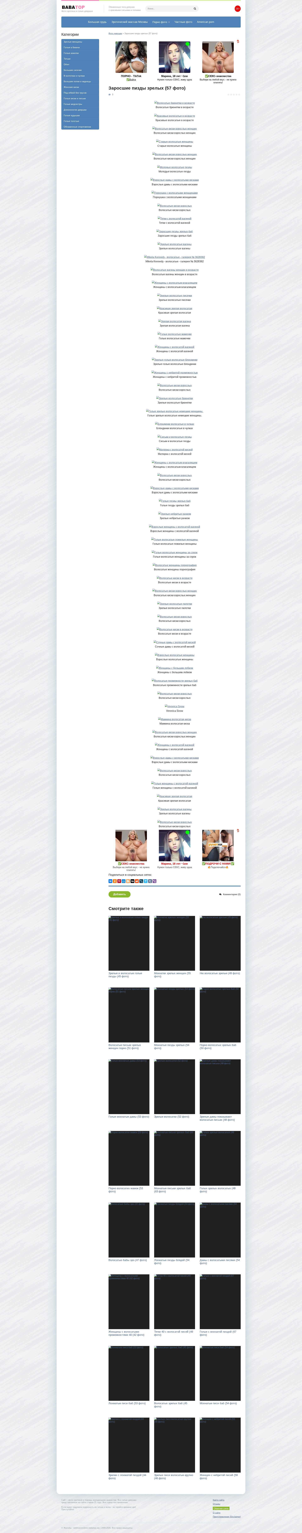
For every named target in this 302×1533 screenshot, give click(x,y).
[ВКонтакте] (110, 881)
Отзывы (216, 1504)
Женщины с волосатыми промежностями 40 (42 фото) (126, 1333)
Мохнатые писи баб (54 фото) (218, 1403)
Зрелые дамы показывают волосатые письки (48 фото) (217, 1118)
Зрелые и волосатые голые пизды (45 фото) (125, 975)
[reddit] (137, 881)
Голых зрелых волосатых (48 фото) (217, 1190)
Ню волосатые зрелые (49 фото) (220, 973)
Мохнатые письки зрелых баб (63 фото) (172, 1190)
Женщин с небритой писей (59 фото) (219, 1477)
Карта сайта (218, 1500)
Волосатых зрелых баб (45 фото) (170, 1405)
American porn (205, 21)
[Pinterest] (119, 881)
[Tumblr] (150, 881)
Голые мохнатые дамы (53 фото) (129, 1116)
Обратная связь (221, 1508)
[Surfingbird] (146, 881)
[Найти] (195, 9)
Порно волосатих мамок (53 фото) (126, 1190)
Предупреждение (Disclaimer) (227, 1517)
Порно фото (159, 22)
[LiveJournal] (141, 881)
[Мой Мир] (124, 881)
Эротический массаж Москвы (129, 21)
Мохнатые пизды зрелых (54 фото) (171, 1047)
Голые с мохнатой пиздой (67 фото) (218, 1333)
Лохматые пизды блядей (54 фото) (171, 1262)
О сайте (216, 1513)
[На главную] (80, 8)
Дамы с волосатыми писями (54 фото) (220, 1262)
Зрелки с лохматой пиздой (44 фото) (127, 1477)
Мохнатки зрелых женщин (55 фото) (172, 975)
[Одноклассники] (115, 881)
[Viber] (154, 881)
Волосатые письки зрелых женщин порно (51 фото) (125, 1047)
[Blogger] (128, 881)
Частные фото (183, 21)
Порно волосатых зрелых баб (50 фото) (218, 1047)
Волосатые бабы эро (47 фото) (128, 1260)
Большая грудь (97, 21)
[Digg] (132, 881)
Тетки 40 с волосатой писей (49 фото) (173, 1333)
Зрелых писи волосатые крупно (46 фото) (173, 1477)
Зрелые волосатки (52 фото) (171, 1116)
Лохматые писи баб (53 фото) (127, 1403)
